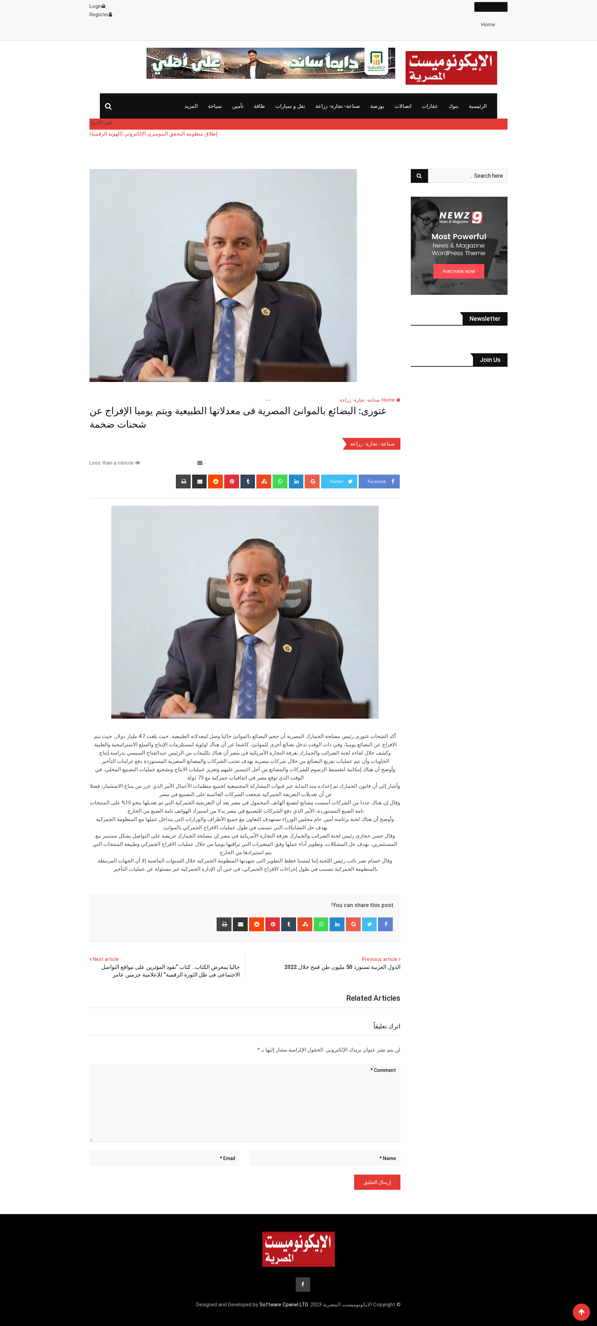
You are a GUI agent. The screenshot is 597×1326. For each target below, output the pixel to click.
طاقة (259, 106)
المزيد (191, 106)
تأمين (238, 106)
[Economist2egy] (200, 463)
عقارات (430, 106)
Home (488, 24)
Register (98, 14)
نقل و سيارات (290, 106)
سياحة (215, 106)
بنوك (453, 106)
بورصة (377, 106)
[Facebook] (385, 924)
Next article (106, 959)
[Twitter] (369, 924)
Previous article (379, 959)
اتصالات (403, 106)
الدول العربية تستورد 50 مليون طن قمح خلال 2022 (342, 967)
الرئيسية (478, 106)
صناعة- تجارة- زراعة (337, 106)
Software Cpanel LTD (283, 1304)
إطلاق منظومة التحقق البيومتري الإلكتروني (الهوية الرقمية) (153, 134)
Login (95, 6)
